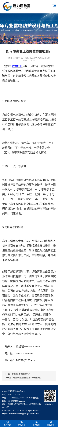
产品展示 (21, 425)
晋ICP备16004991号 (30, 413)
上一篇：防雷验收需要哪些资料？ (17, 374)
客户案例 (36, 425)
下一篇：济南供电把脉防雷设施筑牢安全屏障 (22, 377)
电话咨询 (7, 425)
